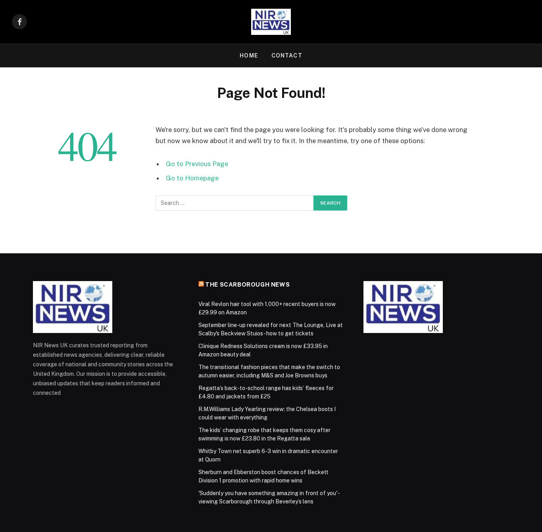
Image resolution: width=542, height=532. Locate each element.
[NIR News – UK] (271, 22)
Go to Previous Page (197, 164)
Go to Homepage (192, 178)
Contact (286, 55)
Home (249, 55)
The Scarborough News (247, 284)
